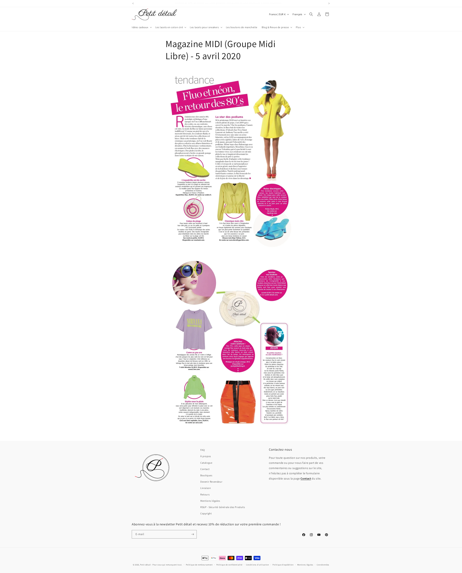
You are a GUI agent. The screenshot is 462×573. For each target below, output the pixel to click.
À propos (205, 456)
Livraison (205, 488)
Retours (205, 494)
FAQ (202, 450)
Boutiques (206, 475)
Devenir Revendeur (211, 481)
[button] (141, 27)
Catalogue (206, 462)
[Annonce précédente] (133, 3)
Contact (205, 469)
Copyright (206, 513)
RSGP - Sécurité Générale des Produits (222, 507)
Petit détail (145, 564)
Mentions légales (210, 500)
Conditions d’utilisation (257, 564)
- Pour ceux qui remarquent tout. (166, 564)
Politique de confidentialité (229, 564)
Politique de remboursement (199, 564)
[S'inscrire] (193, 534)
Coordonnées (323, 564)
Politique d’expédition (283, 564)
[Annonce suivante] (329, 3)
